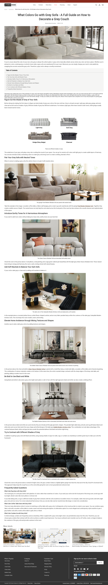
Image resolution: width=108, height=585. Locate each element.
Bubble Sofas (8, 572)
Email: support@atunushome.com (96, 583)
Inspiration (11, 9)
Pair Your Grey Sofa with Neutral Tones (17, 77)
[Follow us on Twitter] (88, 569)
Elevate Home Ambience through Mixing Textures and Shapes (23, 83)
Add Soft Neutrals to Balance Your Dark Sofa (18, 81)
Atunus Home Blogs (29, 563)
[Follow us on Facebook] (75, 569)
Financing (46, 575)
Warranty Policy (48, 566)
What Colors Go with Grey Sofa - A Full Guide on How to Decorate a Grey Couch (33, 9)
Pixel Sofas (7, 563)
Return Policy (47, 560)
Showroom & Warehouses (30, 566)
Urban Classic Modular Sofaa (36, 369)
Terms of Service (37, 583)
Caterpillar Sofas (8, 575)
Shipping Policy (48, 563)
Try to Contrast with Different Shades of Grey (18, 87)
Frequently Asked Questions (14, 89)
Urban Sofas (7, 569)
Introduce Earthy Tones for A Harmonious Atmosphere (21, 79)
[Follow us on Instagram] (81, 569)
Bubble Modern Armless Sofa (62, 427)
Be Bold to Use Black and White (15, 85)
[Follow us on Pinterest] (78, 569)
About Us (26, 560)
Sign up (100, 562)
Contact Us (47, 572)
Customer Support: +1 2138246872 (69, 583)
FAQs (45, 569)
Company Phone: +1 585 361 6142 (83, 583)
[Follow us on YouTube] (84, 569)
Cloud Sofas (7, 566)
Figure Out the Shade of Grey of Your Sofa (18, 75)
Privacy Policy (30, 583)
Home (5, 9)
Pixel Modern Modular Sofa (85, 206)
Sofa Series (7, 560)
